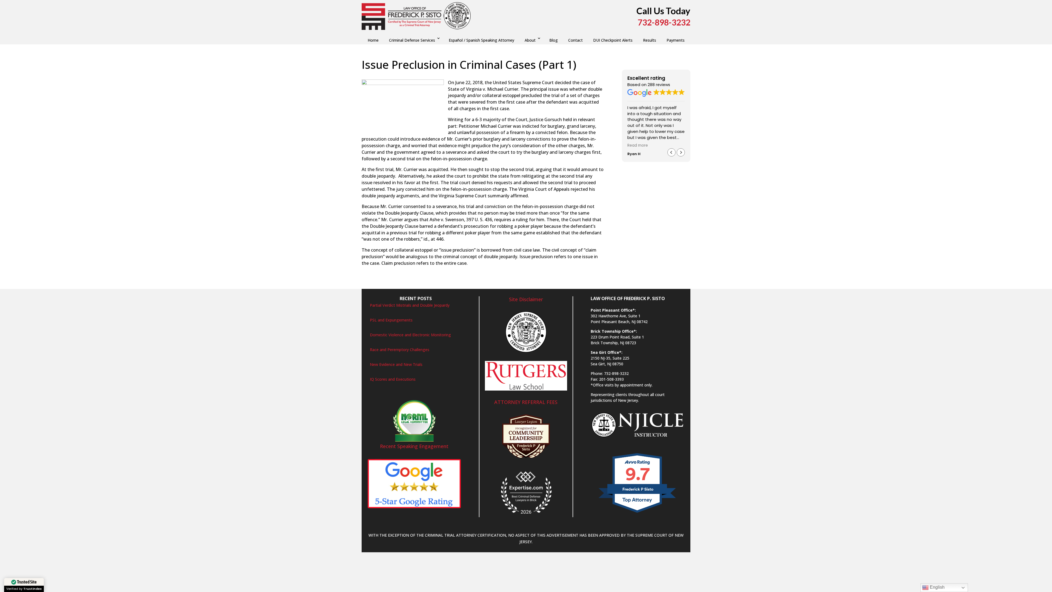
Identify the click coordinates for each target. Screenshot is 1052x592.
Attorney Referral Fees (526, 402)
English (937, 587)
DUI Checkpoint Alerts (613, 40)
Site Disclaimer (526, 299)
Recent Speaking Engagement (414, 446)
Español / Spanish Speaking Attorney (481, 40)
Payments (676, 40)
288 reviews (659, 84)
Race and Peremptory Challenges (399, 349)
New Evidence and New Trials (396, 364)
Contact (575, 40)
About (530, 40)
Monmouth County (468, 76)
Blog (553, 40)
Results (649, 40)
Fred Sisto (376, 76)
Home (373, 40)
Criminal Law (437, 76)
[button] (681, 152)
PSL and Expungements (391, 320)
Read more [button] (637, 145)
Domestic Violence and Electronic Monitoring (410, 334)
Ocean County (522, 76)
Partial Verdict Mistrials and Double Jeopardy (410, 305)
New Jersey (497, 76)
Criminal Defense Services (412, 40)
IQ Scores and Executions (393, 379)
